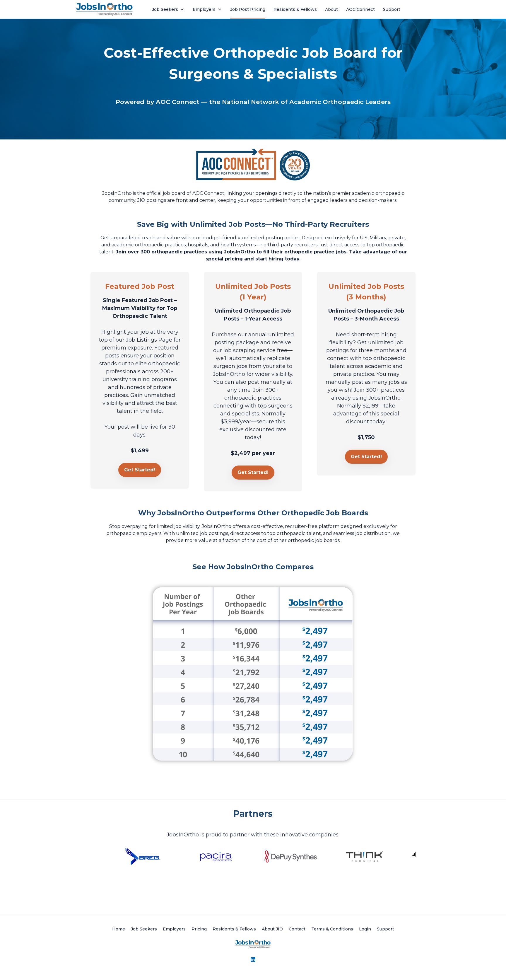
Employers (174, 929)
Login (365, 929)
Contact (297, 929)
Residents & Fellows (234, 929)
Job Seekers (144, 929)
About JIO (272, 929)
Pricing (199, 929)
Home (118, 929)
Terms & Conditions (332, 929)
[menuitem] (168, 9)
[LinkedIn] (253, 959)
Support (385, 929)
